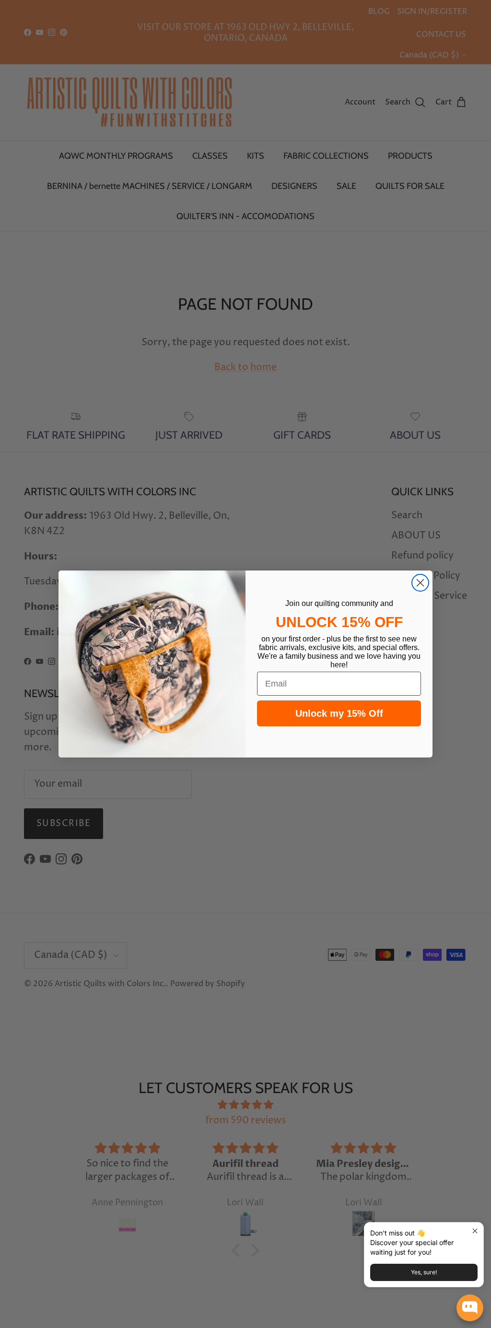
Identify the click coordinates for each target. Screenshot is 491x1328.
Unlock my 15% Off (339, 713)
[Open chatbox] (469, 1307)
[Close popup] (474, 1230)
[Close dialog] (420, 582)
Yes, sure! (424, 1272)
